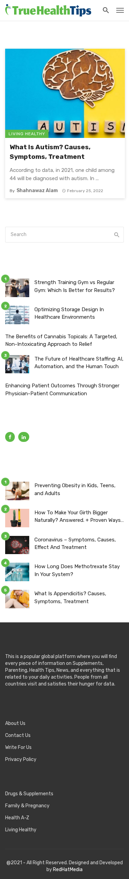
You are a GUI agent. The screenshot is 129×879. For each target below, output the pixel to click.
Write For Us (18, 747)
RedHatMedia (68, 869)
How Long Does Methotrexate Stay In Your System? (77, 570)
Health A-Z (17, 818)
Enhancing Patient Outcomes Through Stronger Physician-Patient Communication (62, 390)
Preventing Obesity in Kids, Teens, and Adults (75, 489)
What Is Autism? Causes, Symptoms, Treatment (50, 152)
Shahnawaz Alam (37, 191)
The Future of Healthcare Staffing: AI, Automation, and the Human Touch (78, 363)
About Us (15, 723)
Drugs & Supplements (29, 794)
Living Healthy (27, 133)
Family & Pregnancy (27, 806)
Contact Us (18, 735)
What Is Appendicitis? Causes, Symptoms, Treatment (70, 597)
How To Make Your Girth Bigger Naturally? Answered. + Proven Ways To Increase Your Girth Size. (77, 516)
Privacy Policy (20, 759)
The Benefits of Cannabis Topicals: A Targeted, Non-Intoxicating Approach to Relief (61, 340)
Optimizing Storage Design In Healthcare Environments (69, 313)
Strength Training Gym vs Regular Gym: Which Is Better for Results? (74, 286)
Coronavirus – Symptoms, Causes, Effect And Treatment (75, 544)
